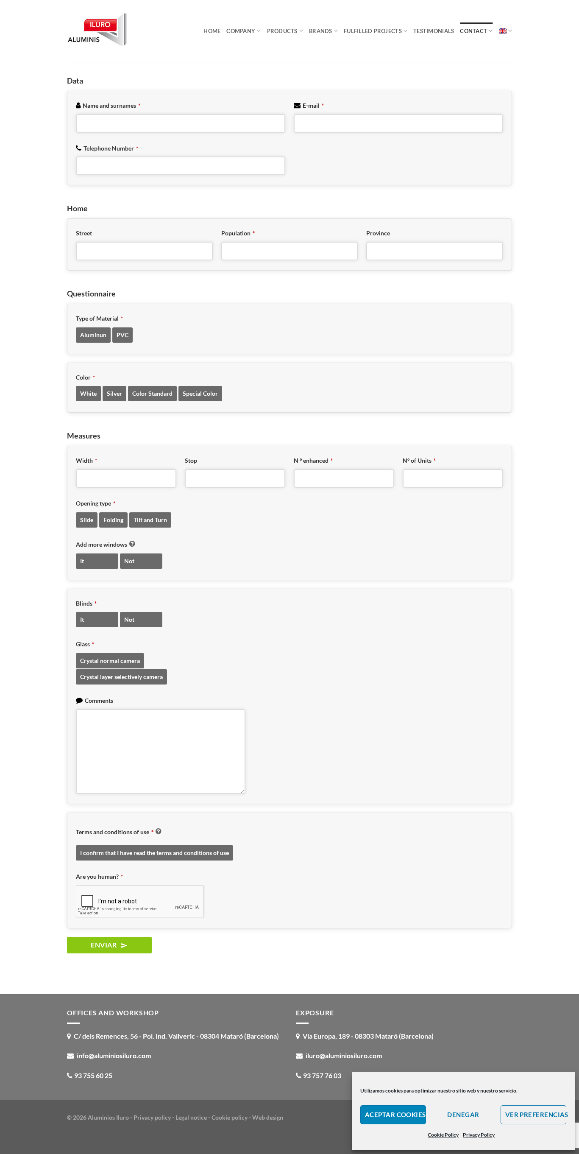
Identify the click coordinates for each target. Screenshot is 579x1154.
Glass (85, 644)
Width (86, 460)
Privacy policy (152, 1117)
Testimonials (433, 31)
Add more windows (101, 544)
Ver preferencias (535, 1114)
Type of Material (99, 318)
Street (84, 233)
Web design (267, 1117)
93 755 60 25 (93, 1075)
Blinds (86, 603)
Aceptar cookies (395, 1114)
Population (238, 233)
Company (240, 31)
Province (378, 233)
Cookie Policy (443, 1135)
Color (85, 377)
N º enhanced (313, 460)
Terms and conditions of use (114, 831)
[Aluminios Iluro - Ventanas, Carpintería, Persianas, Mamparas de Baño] (109, 31)
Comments (99, 700)
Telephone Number (111, 148)
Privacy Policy (479, 1135)
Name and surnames (111, 105)
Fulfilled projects (373, 31)
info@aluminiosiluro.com (114, 1055)
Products (282, 31)
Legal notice (191, 1117)
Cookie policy (230, 1117)
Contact (473, 31)
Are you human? (99, 876)
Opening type (95, 503)
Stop (191, 460)
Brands (320, 31)
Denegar (463, 1114)
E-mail (313, 105)
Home (211, 31)
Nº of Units (419, 460)
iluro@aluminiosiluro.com (344, 1055)
